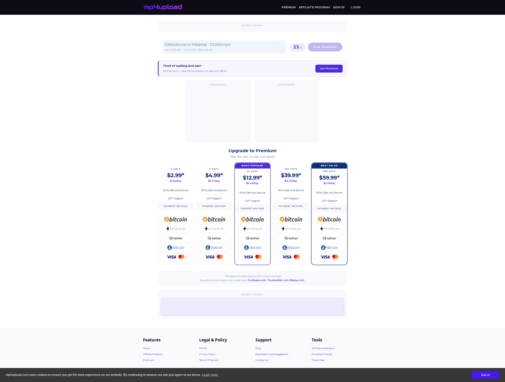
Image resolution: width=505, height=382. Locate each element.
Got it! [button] (485, 374)
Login (355, 7)
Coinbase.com (257, 280)
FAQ (258, 348)
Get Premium (329, 68)
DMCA (203, 348)
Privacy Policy (207, 354)
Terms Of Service (208, 360)
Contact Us (261, 360)
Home (146, 348)
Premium (289, 7)
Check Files (318, 360)
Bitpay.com (297, 280)
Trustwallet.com (277, 280)
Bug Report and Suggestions (271, 354)
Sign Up (339, 7)
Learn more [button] (210, 374)
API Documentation (323, 348)
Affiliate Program (314, 7)
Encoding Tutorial (322, 354)
